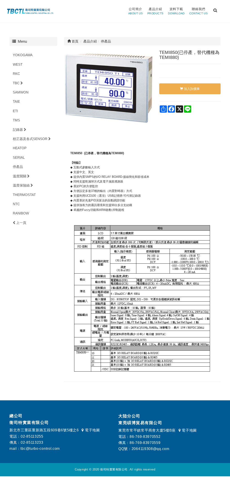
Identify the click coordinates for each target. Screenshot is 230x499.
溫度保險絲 (22, 185)
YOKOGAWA (23, 55)
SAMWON (21, 92)
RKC (16, 74)
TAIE (16, 101)
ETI (15, 111)
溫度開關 (20, 176)
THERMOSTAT (24, 195)
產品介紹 (155, 11)
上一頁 (20, 223)
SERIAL (19, 157)
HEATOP (20, 148)
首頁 (74, 41)
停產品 (18, 167)
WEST (17, 64)
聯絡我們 (198, 11)
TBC (16, 83)
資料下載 (176, 11)
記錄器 (18, 129)
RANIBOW (21, 213)
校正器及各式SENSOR (30, 139)
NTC (16, 204)
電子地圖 (92, 430)
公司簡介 (135, 11)
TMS (16, 120)
